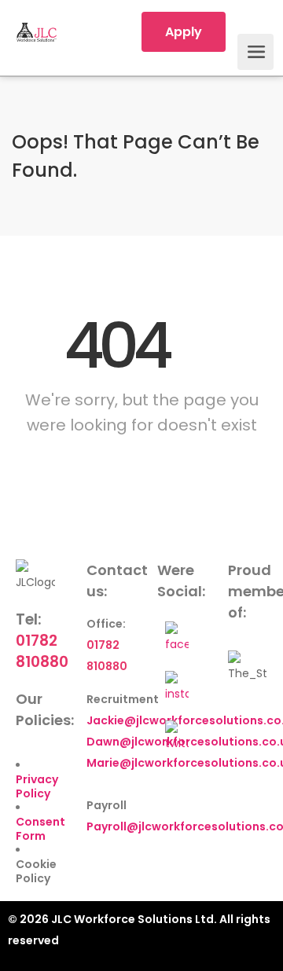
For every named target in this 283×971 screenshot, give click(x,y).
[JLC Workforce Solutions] (36, 31)
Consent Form (40, 829)
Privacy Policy (37, 786)
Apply (183, 32)
